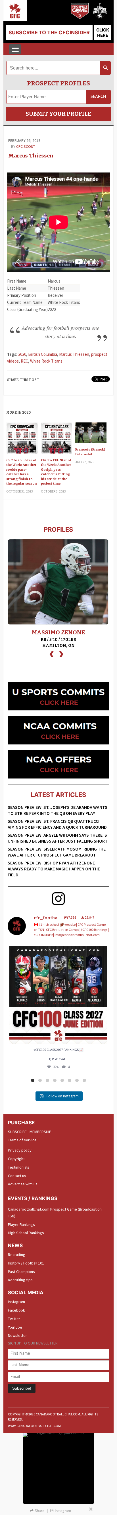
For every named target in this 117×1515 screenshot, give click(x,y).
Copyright (16, 1158)
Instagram (16, 1301)
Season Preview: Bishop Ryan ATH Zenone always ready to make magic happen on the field (54, 869)
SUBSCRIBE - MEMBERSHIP (29, 1131)
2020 (22, 354)
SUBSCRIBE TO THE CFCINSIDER (49, 32)
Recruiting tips (20, 1279)
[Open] (58, 995)
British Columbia (42, 354)
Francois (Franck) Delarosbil (90, 451)
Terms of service (22, 1139)
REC (24, 361)
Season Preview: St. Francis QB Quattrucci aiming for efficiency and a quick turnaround (57, 824)
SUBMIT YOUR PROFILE (58, 113)
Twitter (14, 1318)
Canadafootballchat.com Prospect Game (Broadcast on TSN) (55, 1213)
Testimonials (18, 1167)
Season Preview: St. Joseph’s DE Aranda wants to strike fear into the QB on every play (57, 810)
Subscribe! (21, 1388)
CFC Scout (25, 146)
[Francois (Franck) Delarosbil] (90, 434)
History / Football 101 (26, 1263)
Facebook (16, 1310)
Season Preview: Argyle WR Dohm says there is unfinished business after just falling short (58, 838)
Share (39, 1510)
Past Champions (21, 1271)
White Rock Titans (46, 361)
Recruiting (16, 1254)
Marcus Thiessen (30, 155)
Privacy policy (20, 1150)
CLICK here (102, 32)
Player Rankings (21, 1224)
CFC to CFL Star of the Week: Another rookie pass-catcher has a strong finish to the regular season (21, 472)
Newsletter (17, 1335)
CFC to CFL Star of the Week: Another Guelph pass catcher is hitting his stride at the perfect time (56, 472)
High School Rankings (26, 1232)
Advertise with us (22, 1183)
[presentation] (52, 653)
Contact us (17, 1175)
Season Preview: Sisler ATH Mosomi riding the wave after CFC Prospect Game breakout (57, 852)
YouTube (15, 1327)
